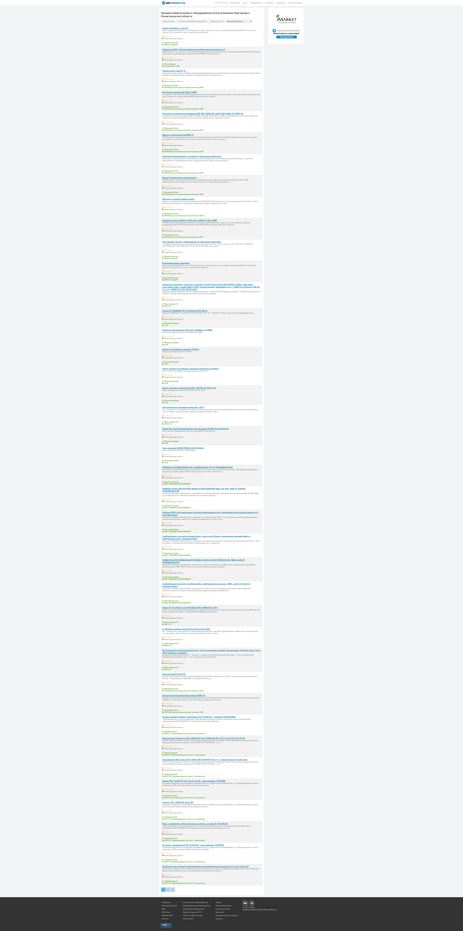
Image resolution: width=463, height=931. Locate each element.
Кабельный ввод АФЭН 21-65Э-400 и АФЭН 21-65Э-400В (189, 220)
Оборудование (256, 3)
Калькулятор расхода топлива (193, 909)
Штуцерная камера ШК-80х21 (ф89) (179, 92)
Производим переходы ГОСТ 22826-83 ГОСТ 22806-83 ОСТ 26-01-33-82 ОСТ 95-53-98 (203, 738)
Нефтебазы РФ (167, 915)
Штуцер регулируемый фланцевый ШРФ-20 (183, 695)
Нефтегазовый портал (224, 906)
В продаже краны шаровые (175, 263)
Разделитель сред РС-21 (174, 71)
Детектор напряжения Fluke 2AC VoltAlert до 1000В (187, 330)
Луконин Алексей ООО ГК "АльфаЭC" (171, 44)
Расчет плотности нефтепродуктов (195, 902)
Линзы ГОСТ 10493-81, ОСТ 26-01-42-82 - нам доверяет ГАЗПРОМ (193, 781)
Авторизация (223, 3)
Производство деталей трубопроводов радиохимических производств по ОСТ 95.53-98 (205, 866)
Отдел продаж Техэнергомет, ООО (172, 65)
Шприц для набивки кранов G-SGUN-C (180, 349)
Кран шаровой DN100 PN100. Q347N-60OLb (183, 448)
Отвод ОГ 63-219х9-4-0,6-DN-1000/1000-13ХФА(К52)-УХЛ (189, 607)
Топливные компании (169, 906)
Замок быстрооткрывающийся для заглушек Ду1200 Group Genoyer (195, 428)
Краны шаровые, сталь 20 (175, 28)
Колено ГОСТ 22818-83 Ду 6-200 (177, 802)
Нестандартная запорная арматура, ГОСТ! (183, 407)
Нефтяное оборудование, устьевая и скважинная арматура (191, 156)
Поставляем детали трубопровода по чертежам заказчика (191, 242)
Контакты (165, 919)
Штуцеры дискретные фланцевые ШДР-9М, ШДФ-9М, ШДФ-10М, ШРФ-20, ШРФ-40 (202, 113)
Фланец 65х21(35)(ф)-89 (173, 674)
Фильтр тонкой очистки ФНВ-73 (178, 135)
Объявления (235, 3)
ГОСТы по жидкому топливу (193, 915)
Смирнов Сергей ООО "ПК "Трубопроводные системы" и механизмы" (185, 732)
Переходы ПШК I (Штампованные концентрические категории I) (193, 49)
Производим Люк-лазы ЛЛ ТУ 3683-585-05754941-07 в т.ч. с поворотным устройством (204, 759)
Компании (269, 3)
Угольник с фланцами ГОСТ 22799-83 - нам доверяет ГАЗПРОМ (193, 845)
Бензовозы (281, 3)
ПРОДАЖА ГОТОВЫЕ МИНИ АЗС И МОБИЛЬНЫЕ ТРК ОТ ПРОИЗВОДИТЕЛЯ (197, 467)
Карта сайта (220, 912)
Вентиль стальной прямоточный (178, 199)
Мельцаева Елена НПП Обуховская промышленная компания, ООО (183, 86)
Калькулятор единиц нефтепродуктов (196, 906)
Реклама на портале (223, 909)
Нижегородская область (173, 38)
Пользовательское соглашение (227, 915)
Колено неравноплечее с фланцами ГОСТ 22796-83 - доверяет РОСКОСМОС (199, 717)
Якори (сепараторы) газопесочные (179, 177)
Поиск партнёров (295, 3)
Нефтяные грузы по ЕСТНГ (192, 912)
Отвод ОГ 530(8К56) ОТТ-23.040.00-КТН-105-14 (184, 310)
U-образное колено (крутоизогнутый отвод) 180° (186, 629)
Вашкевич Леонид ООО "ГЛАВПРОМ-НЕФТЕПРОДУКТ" (177, 483)
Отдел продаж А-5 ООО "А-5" (171, 305)
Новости (219, 902)
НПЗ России (166, 912)
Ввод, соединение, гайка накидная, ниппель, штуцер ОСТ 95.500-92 (195, 823)
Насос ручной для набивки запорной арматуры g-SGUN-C (190, 368)
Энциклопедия (188, 919)
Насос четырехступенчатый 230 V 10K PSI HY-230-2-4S (189, 388)
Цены (245, 3)
